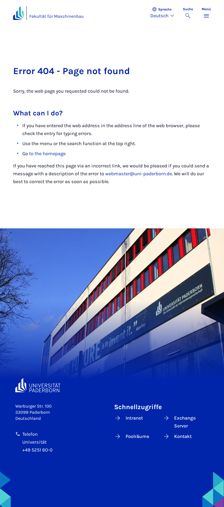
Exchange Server (185, 422)
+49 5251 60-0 (37, 450)
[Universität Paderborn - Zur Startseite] (18, 13)
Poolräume (137, 436)
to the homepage (47, 153)
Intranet (134, 418)
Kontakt (183, 436)
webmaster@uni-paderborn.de (138, 174)
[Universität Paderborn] (37, 385)
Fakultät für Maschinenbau (56, 16)
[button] (164, 13)
